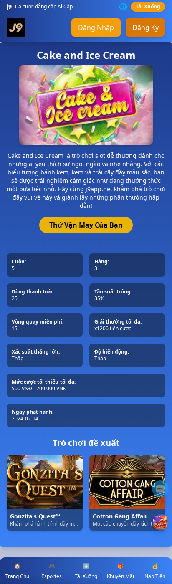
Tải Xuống (148, 6)
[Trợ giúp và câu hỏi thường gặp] (160, 488)
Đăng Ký (145, 27)
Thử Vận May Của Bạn (86, 225)
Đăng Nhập (96, 27)
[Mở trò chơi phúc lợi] (160, 522)
